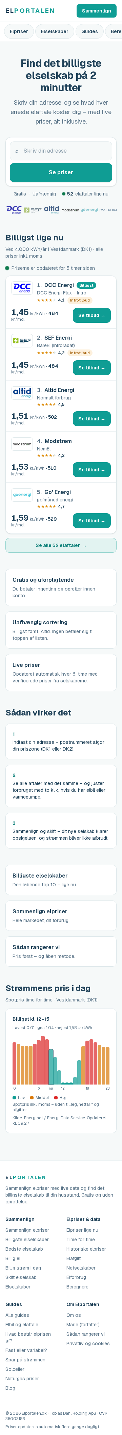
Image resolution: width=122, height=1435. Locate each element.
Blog (10, 1388)
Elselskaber (54, 31)
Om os (73, 1315)
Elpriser (19, 31)
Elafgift (73, 1258)
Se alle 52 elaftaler (61, 545)
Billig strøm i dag (23, 1268)
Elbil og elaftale (21, 1325)
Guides (89, 31)
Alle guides (17, 1315)
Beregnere (77, 1287)
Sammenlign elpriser (27, 1230)
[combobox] (61, 150)
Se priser (61, 172)
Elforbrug (76, 1277)
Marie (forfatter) (83, 1325)
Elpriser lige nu (82, 1230)
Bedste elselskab (24, 1249)
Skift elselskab (21, 1277)
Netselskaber (81, 1268)
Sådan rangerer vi (85, 1334)
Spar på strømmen (25, 1360)
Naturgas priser (22, 1379)
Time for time (80, 1239)
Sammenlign (96, 11)
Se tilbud (94, 317)
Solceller (14, 1369)
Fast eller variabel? (26, 1350)
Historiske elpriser (86, 1249)
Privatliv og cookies (88, 1343)
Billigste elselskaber (27, 1239)
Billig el (12, 1258)
